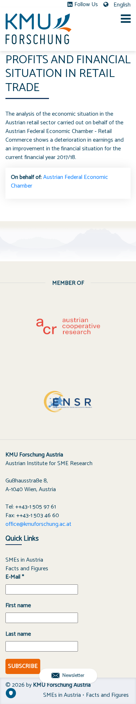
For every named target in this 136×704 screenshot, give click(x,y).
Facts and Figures (26, 569)
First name (18, 606)
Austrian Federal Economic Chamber (59, 181)
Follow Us (86, 4)
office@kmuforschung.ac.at (38, 524)
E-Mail (14, 577)
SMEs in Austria (24, 560)
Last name (18, 634)
